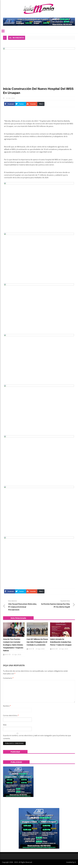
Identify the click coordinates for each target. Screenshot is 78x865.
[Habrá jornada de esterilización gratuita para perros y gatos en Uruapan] (61, 629)
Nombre (7, 706)
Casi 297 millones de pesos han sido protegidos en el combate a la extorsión (37, 642)
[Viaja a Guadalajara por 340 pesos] (39, 22)
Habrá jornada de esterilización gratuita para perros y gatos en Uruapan (61, 642)
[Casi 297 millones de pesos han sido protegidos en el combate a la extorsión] (37, 629)
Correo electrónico (11, 715)
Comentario (8, 678)
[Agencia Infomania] (39, 9)
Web (4, 725)
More (40, 104)
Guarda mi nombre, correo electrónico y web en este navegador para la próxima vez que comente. (37, 737)
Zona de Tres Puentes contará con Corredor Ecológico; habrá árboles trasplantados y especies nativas (13, 645)
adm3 (6, 654)
